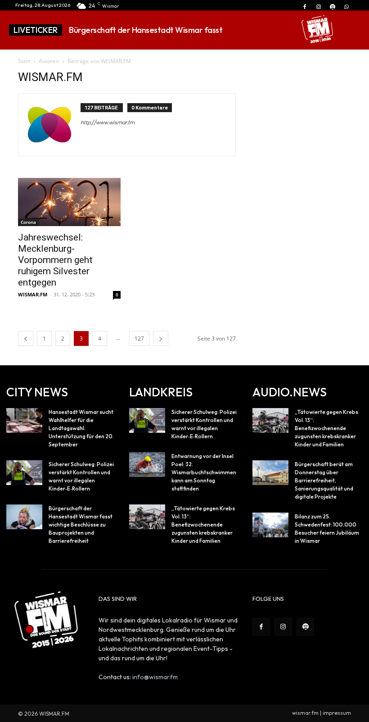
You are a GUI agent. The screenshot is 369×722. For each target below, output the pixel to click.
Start (24, 61)
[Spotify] (333, 7)
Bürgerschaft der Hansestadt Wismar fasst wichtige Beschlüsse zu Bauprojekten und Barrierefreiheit (80, 524)
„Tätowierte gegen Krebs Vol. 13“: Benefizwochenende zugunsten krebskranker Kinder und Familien (203, 524)
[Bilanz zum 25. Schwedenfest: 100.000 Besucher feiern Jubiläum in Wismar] (270, 525)
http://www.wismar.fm (108, 122)
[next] (280, 30)
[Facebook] (304, 7)
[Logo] (317, 29)
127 (139, 338)
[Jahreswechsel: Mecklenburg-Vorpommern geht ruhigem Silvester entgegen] (69, 202)
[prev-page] (25, 338)
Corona (28, 222)
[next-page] (160, 338)
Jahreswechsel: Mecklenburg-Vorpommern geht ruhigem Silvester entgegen (55, 260)
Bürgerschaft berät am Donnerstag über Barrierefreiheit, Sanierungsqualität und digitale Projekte (324, 480)
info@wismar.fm (155, 677)
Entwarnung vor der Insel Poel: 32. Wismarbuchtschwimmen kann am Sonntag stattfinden (203, 472)
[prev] (266, 30)
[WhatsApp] (347, 7)
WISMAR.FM (32, 294)
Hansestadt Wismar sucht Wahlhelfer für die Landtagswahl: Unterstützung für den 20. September (81, 428)
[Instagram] (318, 7)
